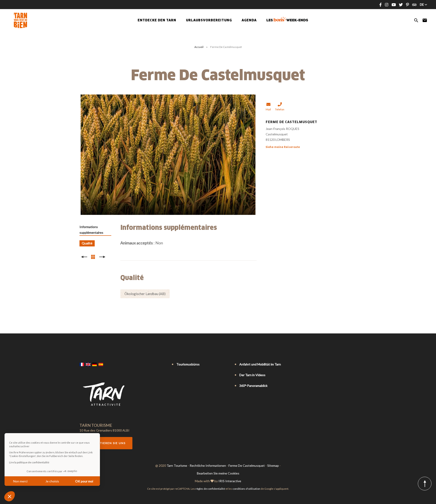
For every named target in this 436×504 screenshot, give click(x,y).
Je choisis (52, 481)
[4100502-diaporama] (168, 154)
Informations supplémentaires (91, 229)
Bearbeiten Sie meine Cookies (218, 473)
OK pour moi (84, 481)
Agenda (249, 20)
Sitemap (273, 465)
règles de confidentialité (210, 488)
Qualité (87, 243)
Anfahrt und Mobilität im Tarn (260, 364)
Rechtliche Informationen (208, 465)
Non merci (20, 481)
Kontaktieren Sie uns (106, 443)
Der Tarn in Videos (252, 375)
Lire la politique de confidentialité (29, 462)
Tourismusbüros (188, 364)
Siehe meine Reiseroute (283, 147)
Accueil (198, 47)
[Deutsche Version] (94, 364)
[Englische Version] (88, 364)
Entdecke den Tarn (157, 20)
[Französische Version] (81, 364)
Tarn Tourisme (177, 465)
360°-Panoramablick (253, 385)
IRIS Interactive (229, 481)
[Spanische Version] (101, 364)
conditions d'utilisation (246, 488)
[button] (9, 496)
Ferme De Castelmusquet (246, 465)
